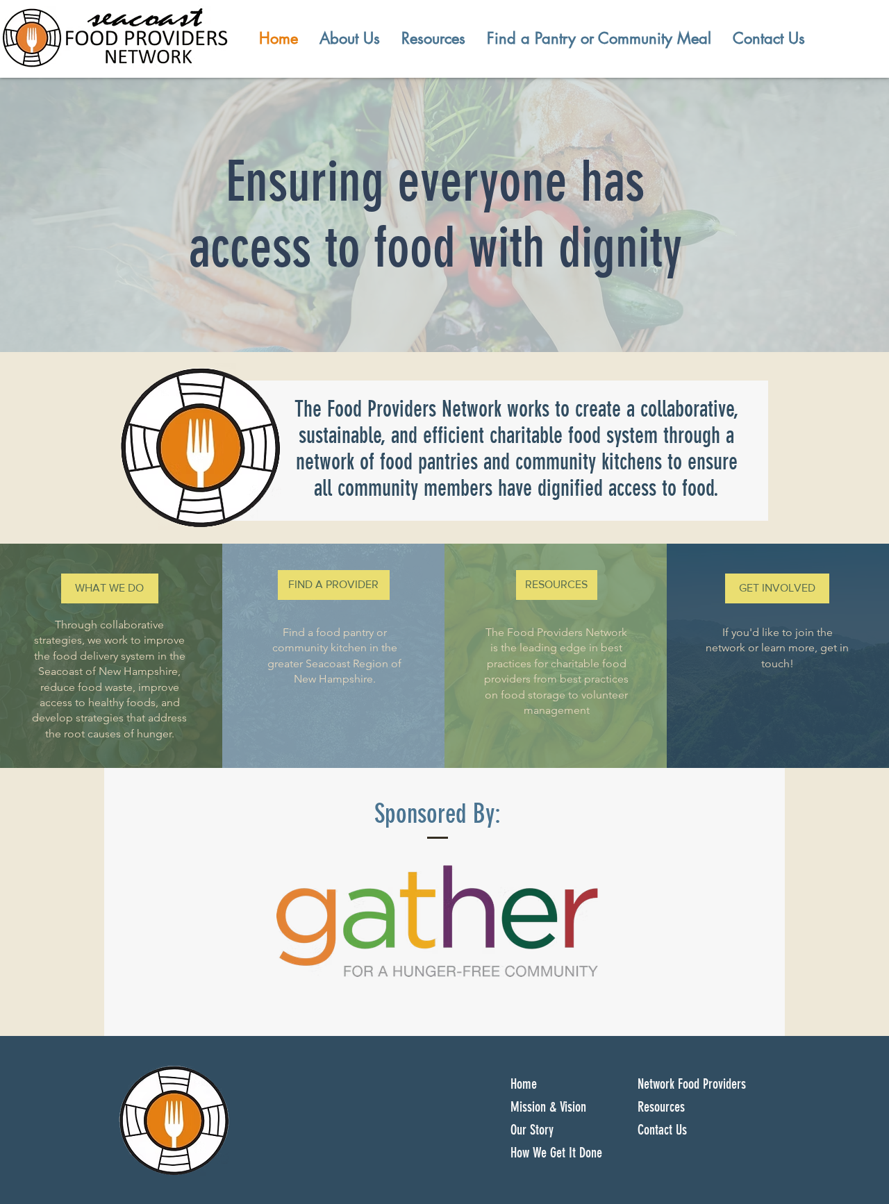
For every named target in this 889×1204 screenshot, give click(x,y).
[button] (349, 38)
